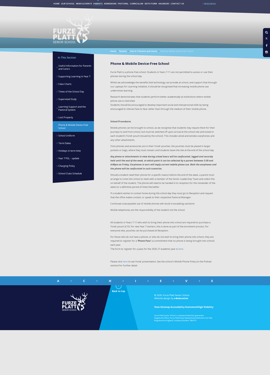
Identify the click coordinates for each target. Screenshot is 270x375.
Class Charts (64, 84)
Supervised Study (67, 99)
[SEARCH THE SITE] (266, 32)
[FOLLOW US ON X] (266, 38)
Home (113, 51)
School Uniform (66, 135)
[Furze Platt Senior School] (73, 32)
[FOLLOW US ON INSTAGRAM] (266, 52)
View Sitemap (162, 307)
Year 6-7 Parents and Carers (143, 51)
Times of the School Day (71, 91)
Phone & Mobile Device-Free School (176, 51)
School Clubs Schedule (70, 173)
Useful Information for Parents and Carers (74, 67)
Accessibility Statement (184, 307)
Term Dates (64, 143)
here (180, 248)
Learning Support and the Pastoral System (72, 108)
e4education (181, 298)
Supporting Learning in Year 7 (74, 76)
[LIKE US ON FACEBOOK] (266, 45)
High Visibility (205, 307)
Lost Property (65, 117)
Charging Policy (66, 165)
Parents (123, 51)
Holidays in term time (69, 150)
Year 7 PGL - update (68, 158)
